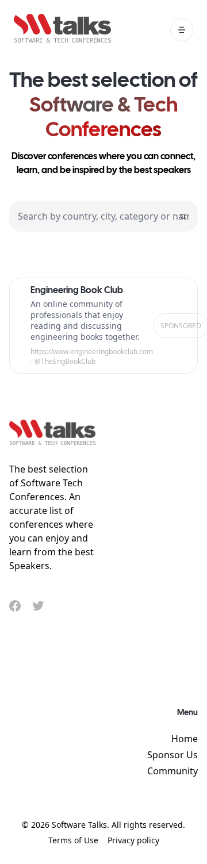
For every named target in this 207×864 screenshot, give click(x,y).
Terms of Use (73, 840)
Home (184, 738)
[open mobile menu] (181, 29)
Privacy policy (133, 840)
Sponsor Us (172, 754)
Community (172, 771)
